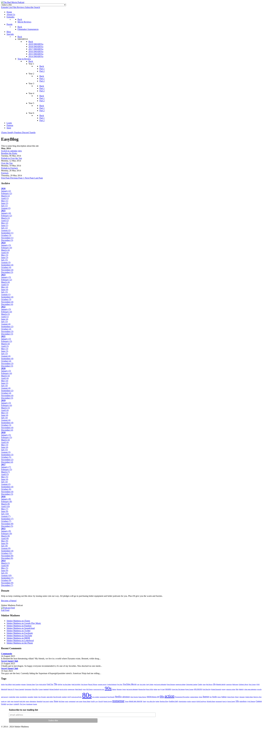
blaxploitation (183, 701)
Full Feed (5, 610)
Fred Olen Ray (207, 689)
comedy (16, 704)
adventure (126, 697)
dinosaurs (242, 697)
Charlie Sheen (249, 697)
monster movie (102, 684)
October (6, 235)
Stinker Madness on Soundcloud (21, 628)
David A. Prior (257, 697)
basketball (46, 689)
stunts (27, 701)
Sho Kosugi (84, 684)
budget (157, 701)
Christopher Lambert (191, 684)
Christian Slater (30, 684)
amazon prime (230, 689)
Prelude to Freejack (9, 168)
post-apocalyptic (76, 697)
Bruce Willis (149, 689)
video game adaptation (250, 689)
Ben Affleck (8, 684)
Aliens (200, 697)
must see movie (135, 701)
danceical (4, 689)
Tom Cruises (252, 684)
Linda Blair (12, 697)
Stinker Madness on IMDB (18, 638)
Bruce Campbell (19, 689)
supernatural (72, 701)
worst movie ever (98, 689)
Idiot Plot (35, 689)
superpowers (71, 689)
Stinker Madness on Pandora (19, 626)
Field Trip (50, 684)
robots (17, 697)
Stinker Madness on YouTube (19, 635)
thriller (3, 684)
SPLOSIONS (198, 689)
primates (23, 684)
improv (241, 689)
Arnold (100, 701)
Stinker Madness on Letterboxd (20, 640)
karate (35, 704)
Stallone (224, 697)
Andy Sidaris (149, 684)
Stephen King (164, 701)
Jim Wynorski (42, 697)
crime (204, 684)
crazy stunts (79, 701)
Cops (37, 684)
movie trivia (63, 689)
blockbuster (29, 704)
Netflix (118, 696)
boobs (214, 697)
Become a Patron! (9, 600)
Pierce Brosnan (171, 684)
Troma (126, 701)
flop (211, 697)
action (169, 696)
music (66, 701)
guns (84, 689)
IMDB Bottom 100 (153, 697)
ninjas (60, 684)
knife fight (22, 701)
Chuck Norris (231, 697)
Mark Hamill (78, 689)
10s (237, 701)
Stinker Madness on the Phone (20, 643)
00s (162, 696)
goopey (224, 689)
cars (8, 701)
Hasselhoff (39, 701)
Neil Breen (62, 701)
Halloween (235, 684)
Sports (124, 689)
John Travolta (134, 697)
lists (237, 689)
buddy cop (94, 701)
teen (159, 689)
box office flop (151, 701)
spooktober (23, 697)
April (5, 198)
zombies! (64, 697)
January (6, 191)
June (4, 203)
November (7, 238)
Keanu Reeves (142, 697)
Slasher (36, 697)
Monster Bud (142, 689)
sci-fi (69, 697)
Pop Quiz (119, 684)
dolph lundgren (201, 701)
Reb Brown (209, 684)
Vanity (144, 701)
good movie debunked (160, 684)
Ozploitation (28, 689)
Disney (237, 697)
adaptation (33, 701)
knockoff (16, 701)
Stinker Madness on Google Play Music (24, 623)
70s (55, 684)
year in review (76, 684)
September (7, 233)
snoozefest (30, 697)
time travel (46, 701)
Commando (6, 653)
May (4, 201)
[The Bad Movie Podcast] (12, 2)
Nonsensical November (182, 697)
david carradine (16, 684)
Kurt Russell (110, 697)
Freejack (4, 173)
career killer (49, 697)
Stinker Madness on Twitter (18, 630)
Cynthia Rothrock (112, 684)
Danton (114, 689)
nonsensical (103, 697)
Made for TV (11, 689)
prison (219, 697)
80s (87, 695)
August (5, 208)
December (7, 240)
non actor (42, 684)
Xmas (56, 701)
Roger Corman (189, 689)
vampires (229, 684)
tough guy (4, 701)
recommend (219, 701)
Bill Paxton (89, 689)
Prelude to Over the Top (11, 158)
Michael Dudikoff (54, 689)
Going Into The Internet (178, 689)
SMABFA (168, 689)
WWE (258, 684)
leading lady (173, 701)
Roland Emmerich (216, 689)
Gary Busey (10, 704)
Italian (155, 689)
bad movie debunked (132, 689)
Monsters (119, 689)
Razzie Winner (92, 684)
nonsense (118, 701)
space (12, 701)
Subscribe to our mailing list (23, 710)
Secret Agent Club (9, 661)
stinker (51, 701)
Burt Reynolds (57, 697)
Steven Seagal (231, 701)
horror (206, 696)
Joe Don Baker (67, 684)
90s (108, 688)
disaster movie (220, 684)
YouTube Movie (130, 684)
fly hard (162, 689)
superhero (243, 701)
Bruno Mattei (86, 701)
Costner (40, 689)
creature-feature (194, 697)
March (5, 196)
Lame (200, 684)
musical (193, 701)
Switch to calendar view (11, 151)
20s (214, 684)
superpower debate (180, 684)
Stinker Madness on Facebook (20, 633)
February (6, 193)
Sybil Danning (251, 701)
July (4, 206)
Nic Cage (23, 704)
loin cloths (143, 684)
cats (138, 684)
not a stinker (95, 697)
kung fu (224, 701)
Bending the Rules (9, 153)
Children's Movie (243, 684)
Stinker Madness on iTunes (18, 621)
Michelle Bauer (211, 701)
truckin (189, 701)
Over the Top (7, 163)
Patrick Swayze (107, 701)
